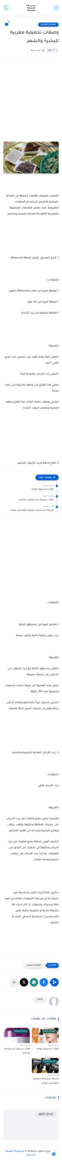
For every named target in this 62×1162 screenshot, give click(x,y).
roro (49, 50)
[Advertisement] (31, 97)
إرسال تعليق (46, 1114)
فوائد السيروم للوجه (43, 489)
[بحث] (5, 7)
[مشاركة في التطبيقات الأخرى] (14, 982)
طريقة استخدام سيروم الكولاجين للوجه (32, 510)
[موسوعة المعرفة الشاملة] (31, 7)
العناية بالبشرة (48, 24)
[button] (44, 982)
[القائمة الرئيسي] (56, 7)
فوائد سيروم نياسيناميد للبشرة (36, 500)
